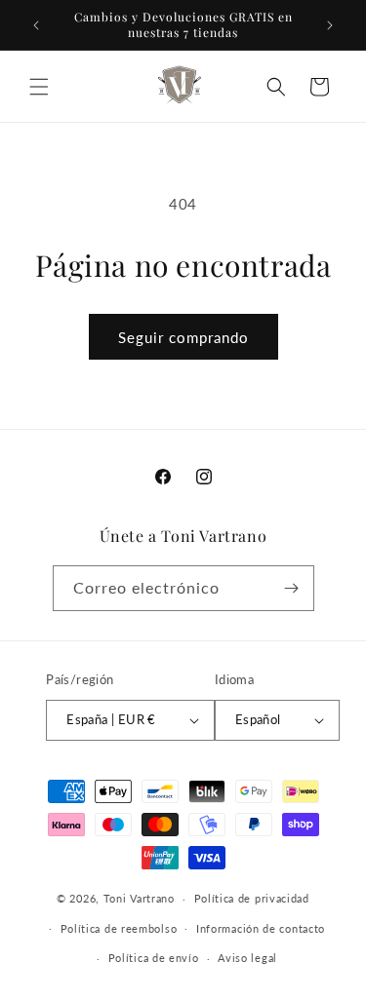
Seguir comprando (183, 337)
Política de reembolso (119, 928)
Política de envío (153, 957)
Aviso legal (247, 957)
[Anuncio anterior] (36, 25)
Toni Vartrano (139, 898)
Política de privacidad (251, 898)
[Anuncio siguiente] (329, 25)
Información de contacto (260, 928)
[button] (39, 86)
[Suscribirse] (291, 588)
